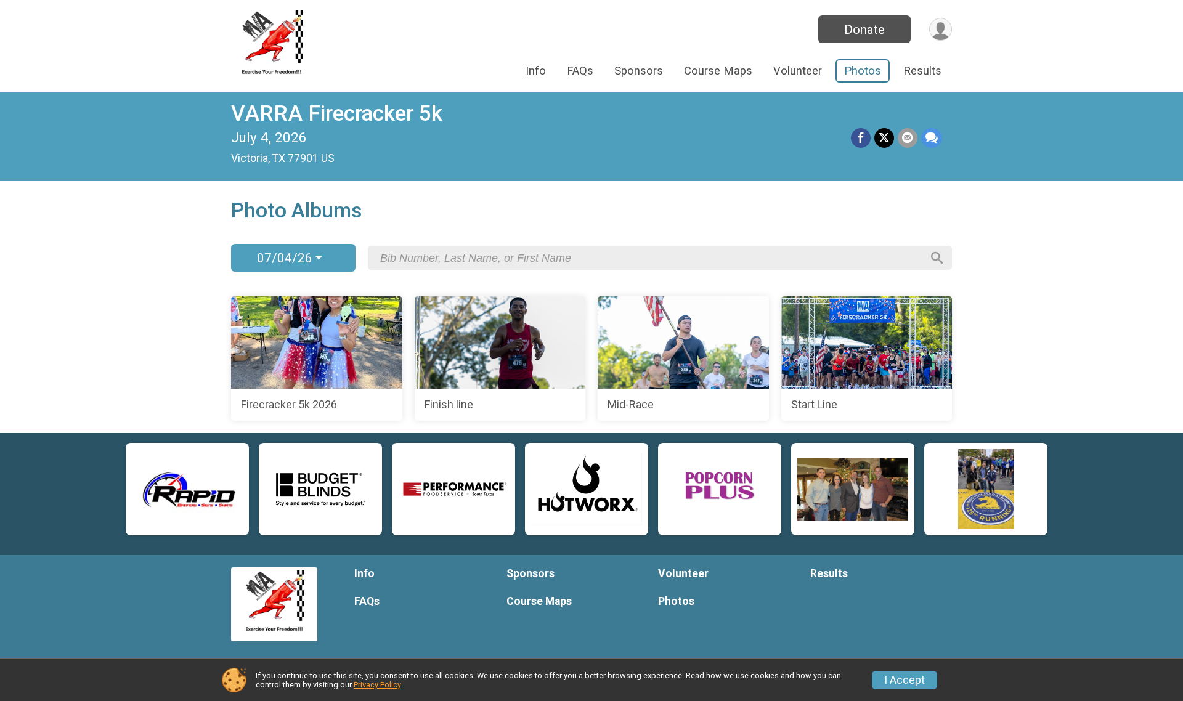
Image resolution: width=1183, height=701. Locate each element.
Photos (862, 70)
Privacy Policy (377, 684)
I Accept (904, 680)
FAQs (580, 70)
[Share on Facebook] (861, 138)
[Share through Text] (931, 138)
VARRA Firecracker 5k (336, 113)
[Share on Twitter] (884, 138)
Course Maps (718, 70)
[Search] (937, 258)
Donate (864, 29)
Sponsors (638, 70)
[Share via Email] (907, 138)
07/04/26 (286, 258)
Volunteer (797, 70)
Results (922, 70)
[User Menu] (940, 29)
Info (536, 70)
